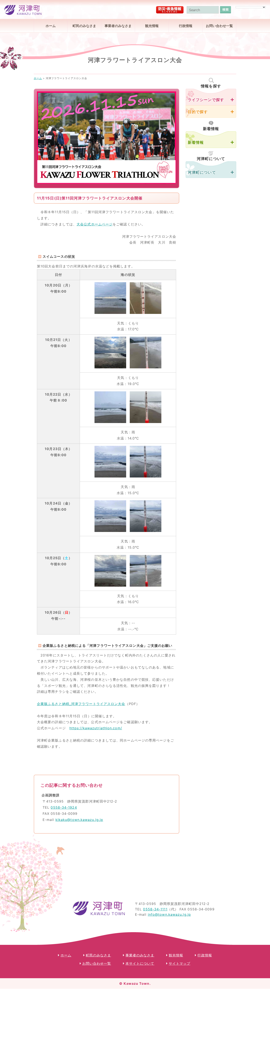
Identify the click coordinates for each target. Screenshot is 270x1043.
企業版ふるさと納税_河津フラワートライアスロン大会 (81, 704)
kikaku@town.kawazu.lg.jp (79, 820)
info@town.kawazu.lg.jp (169, 914)
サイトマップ (179, 963)
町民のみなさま (84, 26)
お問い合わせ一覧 (219, 26)
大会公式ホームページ (95, 224)
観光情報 (152, 26)
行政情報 (185, 26)
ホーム (51, 26)
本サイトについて (140, 963)
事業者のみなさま (118, 26)
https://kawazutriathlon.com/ (95, 728)
